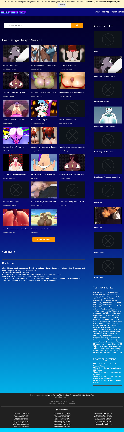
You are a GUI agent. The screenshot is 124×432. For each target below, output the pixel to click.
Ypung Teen (108, 350)
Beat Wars (98, 202)
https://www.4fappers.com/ (21, 413)
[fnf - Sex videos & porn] (16, 62)
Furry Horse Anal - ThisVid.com (42, 229)
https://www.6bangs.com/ (21, 416)
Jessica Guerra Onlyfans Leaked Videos (107, 342)
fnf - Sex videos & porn (11, 65)
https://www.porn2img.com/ (103, 420)
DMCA (97, 12)
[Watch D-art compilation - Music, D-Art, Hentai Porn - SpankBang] (72, 143)
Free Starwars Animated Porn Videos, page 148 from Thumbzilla (26, 229)
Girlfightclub (116, 313)
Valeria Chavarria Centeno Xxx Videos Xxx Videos (105, 310)
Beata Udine (98, 278)
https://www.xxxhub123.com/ (62, 413)
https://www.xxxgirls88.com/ (62, 420)
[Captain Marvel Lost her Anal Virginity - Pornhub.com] (44, 143)
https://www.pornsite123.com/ (21, 421)
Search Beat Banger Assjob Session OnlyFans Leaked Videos (107, 377)
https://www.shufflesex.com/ (21, 423)
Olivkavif (117, 350)
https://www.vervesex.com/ (21, 424)
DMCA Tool (90, 395)
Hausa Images (105, 321)
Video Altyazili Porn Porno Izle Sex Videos (106, 293)
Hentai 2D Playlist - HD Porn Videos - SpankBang (20, 120)
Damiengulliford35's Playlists (13, 147)
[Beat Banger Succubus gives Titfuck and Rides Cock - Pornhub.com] (16, 89)
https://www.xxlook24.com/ (62, 418)
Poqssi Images (116, 321)
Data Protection (72, 395)
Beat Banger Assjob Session (104, 76)
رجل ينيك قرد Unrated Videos (107, 312)
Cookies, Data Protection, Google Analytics (104, 2)
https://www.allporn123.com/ (103, 415)
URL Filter (81, 395)
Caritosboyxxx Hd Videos (103, 323)
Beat (96, 51)
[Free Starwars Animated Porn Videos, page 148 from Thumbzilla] (16, 225)
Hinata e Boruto (99, 292)
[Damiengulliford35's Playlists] (16, 143)
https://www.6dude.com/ (21, 418)
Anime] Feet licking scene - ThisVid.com (45, 174)
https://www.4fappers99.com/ (21, 415)
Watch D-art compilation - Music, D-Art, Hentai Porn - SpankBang (82, 147)
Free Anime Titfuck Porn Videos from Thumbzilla (20, 174)
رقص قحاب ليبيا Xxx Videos (107, 306)
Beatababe (98, 227)
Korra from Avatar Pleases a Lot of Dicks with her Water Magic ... (54, 65)
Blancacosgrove (100, 344)
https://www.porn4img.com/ (103, 423)
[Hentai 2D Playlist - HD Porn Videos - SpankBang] (16, 116)
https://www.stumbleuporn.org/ (103, 424)
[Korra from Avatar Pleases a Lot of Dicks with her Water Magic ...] (44, 62)
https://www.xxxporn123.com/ (62, 415)
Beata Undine (99, 253)
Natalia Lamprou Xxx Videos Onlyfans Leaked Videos (105, 335)
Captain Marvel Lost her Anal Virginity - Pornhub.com (50, 147)
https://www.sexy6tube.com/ (62, 421)
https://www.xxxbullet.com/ (21, 426)
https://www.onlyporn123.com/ (103, 416)
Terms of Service (116, 12)
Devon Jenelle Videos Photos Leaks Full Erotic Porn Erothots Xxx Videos (106, 327)
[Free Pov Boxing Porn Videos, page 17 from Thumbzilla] (44, 198)
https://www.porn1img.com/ (103, 418)
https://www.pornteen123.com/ (103, 413)
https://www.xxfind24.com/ (62, 416)
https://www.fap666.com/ (21, 420)
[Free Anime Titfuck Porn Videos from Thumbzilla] (16, 171)
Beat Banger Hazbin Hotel (103, 152)
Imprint (105, 12)
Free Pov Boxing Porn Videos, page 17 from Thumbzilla (51, 202)
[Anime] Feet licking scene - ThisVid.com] (44, 171)
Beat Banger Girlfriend (102, 101)
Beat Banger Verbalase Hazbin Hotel (107, 177)
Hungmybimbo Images (101, 338)
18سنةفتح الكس (112, 348)
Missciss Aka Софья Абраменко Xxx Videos (106, 339)
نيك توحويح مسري (101, 349)
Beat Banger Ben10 (100, 315)
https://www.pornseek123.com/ (62, 424)
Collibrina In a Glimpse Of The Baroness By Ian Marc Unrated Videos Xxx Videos (107, 332)
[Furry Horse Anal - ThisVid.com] (44, 225)
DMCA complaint (50, 280)
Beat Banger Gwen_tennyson (104, 127)
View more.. (43, 239)
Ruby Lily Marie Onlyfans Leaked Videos (107, 352)
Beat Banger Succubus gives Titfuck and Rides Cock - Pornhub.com (27, 93)
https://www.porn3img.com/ (103, 421)
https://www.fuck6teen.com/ (62, 423)
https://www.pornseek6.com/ (62, 426)
